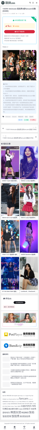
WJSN (19, 406)
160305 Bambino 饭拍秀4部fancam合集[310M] (28, 255)
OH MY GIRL (28, 403)
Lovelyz (9, 403)
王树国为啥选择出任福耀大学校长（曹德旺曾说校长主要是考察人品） (23, 370)
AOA (13, 395)
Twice (15, 406)
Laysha (4, 403)
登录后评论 (20, 302)
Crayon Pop (28, 395)
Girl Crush (16, 401)
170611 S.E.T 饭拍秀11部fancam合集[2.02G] (10, 255)
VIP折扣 (17, 26)
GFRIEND (5, 401)
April (19, 395)
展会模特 (11, 409)
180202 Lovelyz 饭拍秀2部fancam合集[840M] (29, 181)
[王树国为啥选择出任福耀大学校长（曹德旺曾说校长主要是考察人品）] (6, 371)
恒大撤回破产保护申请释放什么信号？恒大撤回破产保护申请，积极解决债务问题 (23, 364)
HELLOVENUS (22, 401)
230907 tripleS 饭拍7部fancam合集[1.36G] (10, 181)
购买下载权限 (20, 31)
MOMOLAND (21, 403)
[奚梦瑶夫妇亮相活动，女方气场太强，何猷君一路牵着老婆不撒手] (6, 384)
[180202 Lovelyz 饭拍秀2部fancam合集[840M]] (29, 162)
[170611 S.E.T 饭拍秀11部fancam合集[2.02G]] (10, 236)
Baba (21, 395)
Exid (18, 399)
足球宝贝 (26, 408)
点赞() (34, 120)
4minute (8, 116)
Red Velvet (8, 406)
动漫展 (23, 406)
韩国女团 (20, 116)
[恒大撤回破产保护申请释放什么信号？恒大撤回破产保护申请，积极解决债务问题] (6, 365)
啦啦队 (29, 406)
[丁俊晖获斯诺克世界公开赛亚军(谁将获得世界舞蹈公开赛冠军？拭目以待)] (6, 378)
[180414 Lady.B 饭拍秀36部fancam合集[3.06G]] (29, 199)
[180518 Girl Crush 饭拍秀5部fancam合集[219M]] (10, 199)
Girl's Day (11, 401)
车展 (32, 409)
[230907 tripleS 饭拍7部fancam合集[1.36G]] (10, 162)
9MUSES (9, 395)
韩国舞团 (25, 412)
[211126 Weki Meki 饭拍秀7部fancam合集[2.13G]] (10, 273)
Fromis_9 (30, 399)
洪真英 (21, 409)
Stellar (12, 406)
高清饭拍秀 (25, 416)
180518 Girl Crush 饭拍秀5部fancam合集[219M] (10, 218)
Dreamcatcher (12, 399)
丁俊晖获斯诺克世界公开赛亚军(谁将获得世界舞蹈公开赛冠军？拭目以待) (23, 377)
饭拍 (26, 116)
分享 (21, 120)
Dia (7, 399)
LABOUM (30, 401)
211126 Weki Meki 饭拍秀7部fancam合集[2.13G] (10, 292)
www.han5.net (20, 423)
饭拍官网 (7, 416)
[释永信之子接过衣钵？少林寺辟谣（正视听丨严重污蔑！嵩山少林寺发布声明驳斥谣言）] (6, 359)
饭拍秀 (13, 13)
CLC (24, 395)
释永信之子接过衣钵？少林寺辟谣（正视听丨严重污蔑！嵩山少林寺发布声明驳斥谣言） (23, 358)
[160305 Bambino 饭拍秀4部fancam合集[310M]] (29, 236)
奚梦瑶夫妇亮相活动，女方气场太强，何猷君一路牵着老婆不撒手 (23, 383)
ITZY (27, 401)
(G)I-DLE (4, 395)
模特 (17, 409)
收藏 (27, 120)
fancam (14, 116)
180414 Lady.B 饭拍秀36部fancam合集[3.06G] (29, 218)
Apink (15, 395)
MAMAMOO (14, 403)
